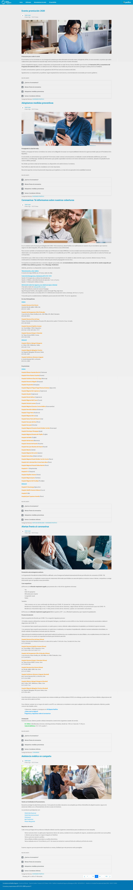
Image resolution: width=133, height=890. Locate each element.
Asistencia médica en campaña (36, 756)
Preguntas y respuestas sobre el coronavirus (38, 713)
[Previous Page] (84, 876)
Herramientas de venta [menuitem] (40, 2)
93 (97, 877)
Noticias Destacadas (38, 523)
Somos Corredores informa (32, 96)
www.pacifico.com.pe (40, 287)
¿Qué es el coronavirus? (31, 82)
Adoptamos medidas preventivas (34, 91)
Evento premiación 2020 (33, 10)
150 (106, 877)
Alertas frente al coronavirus (33, 87)
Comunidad (35, 752)
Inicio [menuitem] (21, 2)
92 (94, 877)
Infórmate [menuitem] (28, 2)
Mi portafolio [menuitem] (52, 2)
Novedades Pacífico (38, 99)
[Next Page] (110, 876)
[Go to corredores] (5, 2)
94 (100, 877)
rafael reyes (28, 15)
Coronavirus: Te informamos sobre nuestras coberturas (48, 200)
